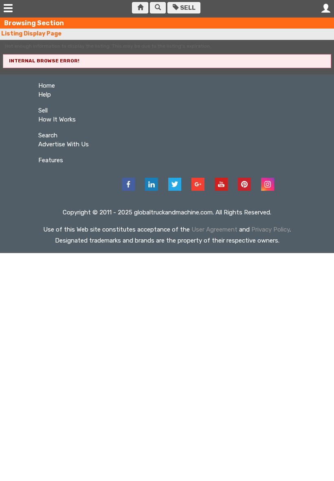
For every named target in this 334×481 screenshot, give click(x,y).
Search (47, 135)
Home (46, 85)
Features (50, 160)
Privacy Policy (270, 229)
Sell (187, 7)
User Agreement (214, 229)
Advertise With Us (63, 144)
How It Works (57, 119)
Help (44, 94)
